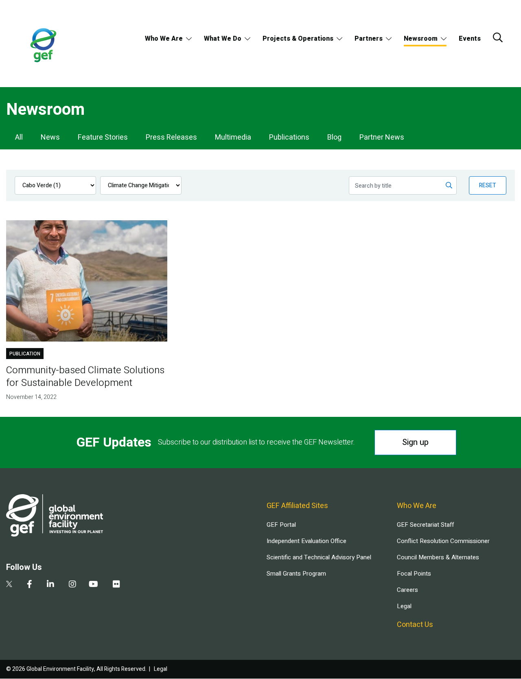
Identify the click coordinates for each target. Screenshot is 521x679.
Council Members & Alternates (438, 557)
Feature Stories (103, 137)
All (19, 137)
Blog (334, 137)
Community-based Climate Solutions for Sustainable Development (85, 376)
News (50, 137)
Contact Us (415, 624)
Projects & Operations (298, 39)
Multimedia (233, 137)
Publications (289, 137)
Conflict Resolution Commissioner (443, 541)
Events (470, 39)
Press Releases (171, 137)
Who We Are (164, 39)
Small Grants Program (296, 573)
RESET (487, 185)
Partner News (381, 137)
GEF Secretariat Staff (425, 524)
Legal (404, 606)
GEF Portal (281, 524)
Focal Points (414, 573)
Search (498, 37)
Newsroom (421, 39)
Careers (407, 589)
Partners (369, 39)
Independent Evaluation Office (306, 541)
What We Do (222, 39)
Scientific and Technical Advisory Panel (319, 557)
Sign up (415, 442)
